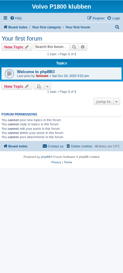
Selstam (42, 76)
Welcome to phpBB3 (36, 72)
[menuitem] (16, 18)
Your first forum (21, 38)
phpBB (45, 156)
